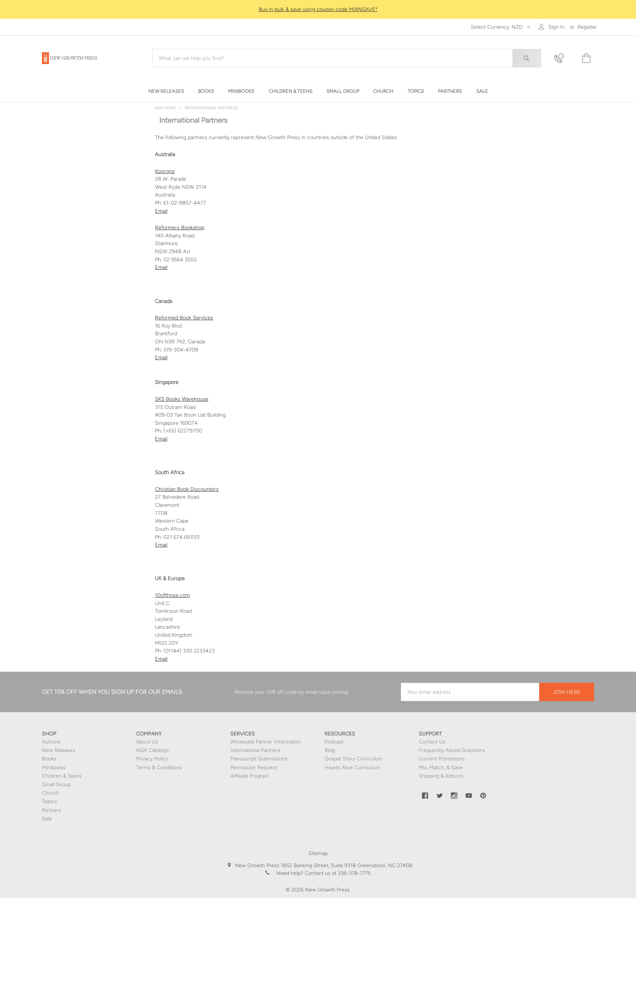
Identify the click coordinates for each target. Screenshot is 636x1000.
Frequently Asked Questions (452, 750)
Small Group (56, 784)
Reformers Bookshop (179, 227)
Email (161, 267)
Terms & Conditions (159, 767)
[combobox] (346, 58)
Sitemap (318, 853)
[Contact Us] (563, 58)
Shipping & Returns (441, 776)
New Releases (58, 750)
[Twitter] (440, 795)
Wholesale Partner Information (265, 742)
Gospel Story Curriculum (353, 759)
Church (50, 793)
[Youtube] (469, 795)
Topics (49, 801)
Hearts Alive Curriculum (352, 767)
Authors (51, 742)
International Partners (255, 750)
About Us (147, 742)
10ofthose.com (172, 595)
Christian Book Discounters (187, 489)
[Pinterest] (483, 795)
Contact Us (432, 742)
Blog (330, 750)
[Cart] (585, 58)
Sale (47, 819)
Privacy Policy (152, 759)
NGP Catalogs (152, 750)
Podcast (334, 742)
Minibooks (54, 767)
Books (49, 759)
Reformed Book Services (184, 317)
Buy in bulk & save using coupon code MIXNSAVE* (318, 9)
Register (587, 27)
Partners (51, 810)
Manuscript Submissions (258, 759)
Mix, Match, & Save (441, 767)
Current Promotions (442, 759)
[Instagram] (454, 795)
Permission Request (253, 767)
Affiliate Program (249, 776)
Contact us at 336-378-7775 (337, 873)
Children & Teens (62, 776)
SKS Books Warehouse (181, 399)
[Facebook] (425, 795)
